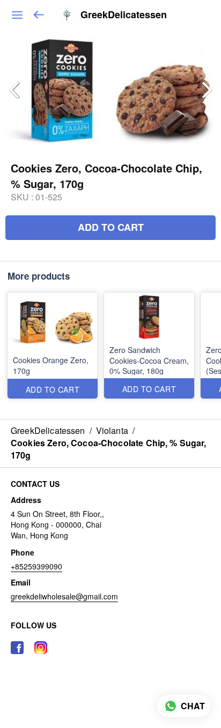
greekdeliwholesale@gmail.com (64, 596)
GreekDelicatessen (123, 15)
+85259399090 (36, 566)
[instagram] (40, 647)
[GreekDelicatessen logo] (66, 15)
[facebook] (17, 647)
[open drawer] (17, 15)
